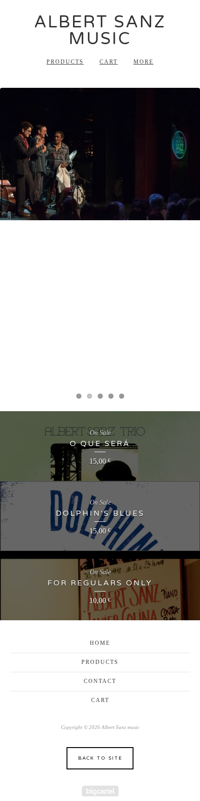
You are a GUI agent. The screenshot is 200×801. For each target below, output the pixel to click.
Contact (100, 681)
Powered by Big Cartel (100, 791)
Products (65, 62)
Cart (109, 62)
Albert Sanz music (100, 30)
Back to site (100, 758)
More (143, 62)
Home (100, 643)
